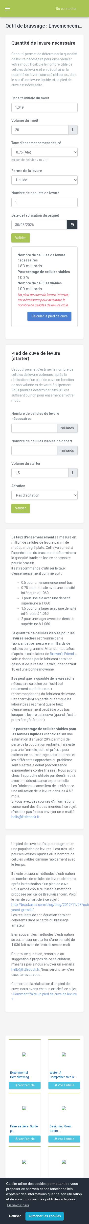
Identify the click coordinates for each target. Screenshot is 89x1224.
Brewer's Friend (62, 654)
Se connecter (66, 9)
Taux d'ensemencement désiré (36, 143)
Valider (20, 238)
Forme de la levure (26, 171)
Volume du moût (24, 120)
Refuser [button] (15, 1216)
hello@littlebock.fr (25, 817)
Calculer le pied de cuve (49, 316)
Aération (18, 486)
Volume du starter (26, 463)
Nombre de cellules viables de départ (41, 441)
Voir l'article (26, 1085)
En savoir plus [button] (18, 1205)
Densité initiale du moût (30, 98)
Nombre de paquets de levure (35, 193)
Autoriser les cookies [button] (44, 1216)
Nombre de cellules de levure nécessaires (35, 416)
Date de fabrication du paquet (35, 215)
